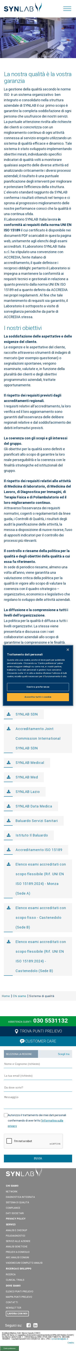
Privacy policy (16, 1218)
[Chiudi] (68, 649)
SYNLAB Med (27, 777)
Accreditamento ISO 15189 (39, 850)
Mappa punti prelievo (19, 1297)
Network (11, 1191)
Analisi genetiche (16, 1246)
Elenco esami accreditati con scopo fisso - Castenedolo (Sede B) (41, 917)
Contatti (12, 1302)
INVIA (38, 1158)
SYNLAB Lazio (28, 792)
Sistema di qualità (17, 1202)
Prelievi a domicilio (18, 1252)
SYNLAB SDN (27, 714)
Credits (70, 1343)
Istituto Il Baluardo (32, 835)
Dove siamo (13, 1285)
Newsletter (13, 1307)
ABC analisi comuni (17, 1257)
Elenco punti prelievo (19, 1291)
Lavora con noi (17, 1313)
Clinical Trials (15, 1280)
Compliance (13, 1208)
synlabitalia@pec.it (59, 1339)
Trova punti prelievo (41, 1031)
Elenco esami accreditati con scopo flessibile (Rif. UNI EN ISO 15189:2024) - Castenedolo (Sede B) (41, 956)
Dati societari (15, 1213)
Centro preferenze (9, 1348)
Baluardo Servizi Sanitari (37, 821)
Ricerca (11, 1274)
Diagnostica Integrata (20, 1197)
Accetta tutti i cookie (38, 697)
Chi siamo (12, 1185)
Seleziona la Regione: (19, 1054)
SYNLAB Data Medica (34, 806)
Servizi (11, 1224)
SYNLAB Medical (30, 763)
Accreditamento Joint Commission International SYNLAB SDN (38, 738)
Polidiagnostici (15, 1235)
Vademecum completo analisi (24, 1263)
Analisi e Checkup (16, 1230)
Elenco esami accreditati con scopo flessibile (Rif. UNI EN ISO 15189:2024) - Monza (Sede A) (41, 878)
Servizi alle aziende (18, 1241)
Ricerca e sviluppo (18, 1268)
